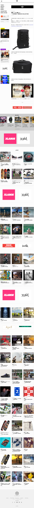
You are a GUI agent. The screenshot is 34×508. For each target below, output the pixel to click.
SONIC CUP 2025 (4, 12)
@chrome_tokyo (19, 26)
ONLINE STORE (4, 11)
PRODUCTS (13, 11)
